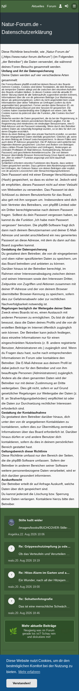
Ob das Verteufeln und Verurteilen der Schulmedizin (45, 554)
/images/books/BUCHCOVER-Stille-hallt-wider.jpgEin (45, 527)
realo (11, 560)
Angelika (13, 534)
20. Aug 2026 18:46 (27, 613)
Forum (51, 6)
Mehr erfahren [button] (29, 672)
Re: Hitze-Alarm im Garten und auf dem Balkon (45, 572)
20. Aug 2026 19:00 (27, 586)
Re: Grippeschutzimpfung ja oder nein (45, 546)
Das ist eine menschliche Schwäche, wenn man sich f (45, 606)
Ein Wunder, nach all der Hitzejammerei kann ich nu (45, 580)
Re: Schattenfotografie (36, 599)
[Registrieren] (66, 6)
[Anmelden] (60, 6)
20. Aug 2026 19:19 (27, 560)
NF (4, 6)
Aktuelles (38, 6)
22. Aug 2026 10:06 (32, 534)
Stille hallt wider (31, 520)
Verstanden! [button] (22, 683)
